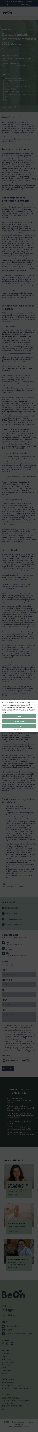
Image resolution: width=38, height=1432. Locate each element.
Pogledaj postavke (19, 721)
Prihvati (19, 716)
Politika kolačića (18, 729)
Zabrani (19, 726)
